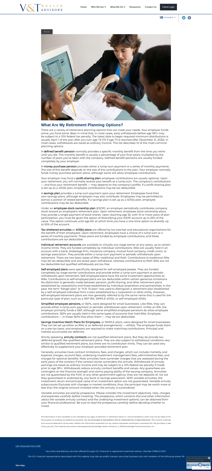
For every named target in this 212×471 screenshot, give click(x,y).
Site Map (20, 465)
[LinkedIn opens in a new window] (183, 18)
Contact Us (150, 7)
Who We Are (97, 7)
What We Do (116, 7)
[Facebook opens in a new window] (189, 18)
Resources (135, 7)
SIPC (163, 451)
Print (47, 31)
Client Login (168, 7)
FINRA (155, 451)
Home (83, 7)
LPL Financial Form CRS (28, 446)
